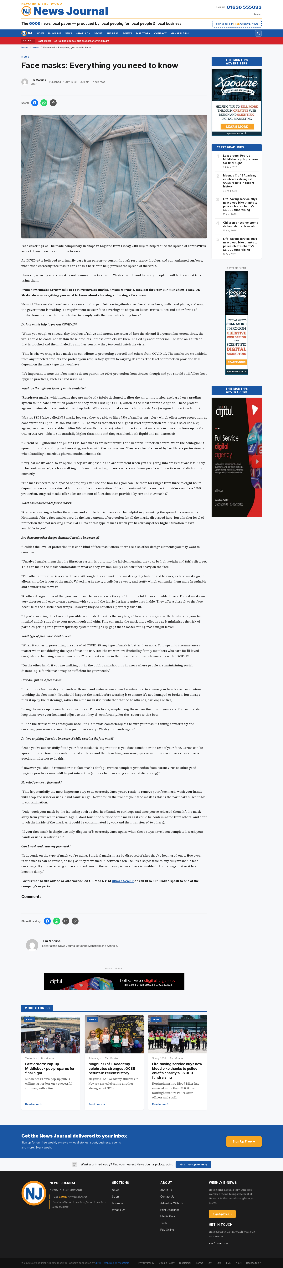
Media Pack (167, 1216)
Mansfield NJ (179, 33)
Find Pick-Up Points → (193, 1164)
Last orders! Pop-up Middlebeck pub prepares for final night (73, 40)
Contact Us (167, 1196)
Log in (257, 14)
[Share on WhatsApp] (43, 102)
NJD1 (239, 1262)
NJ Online (54, 33)
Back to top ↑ (254, 1262)
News (68, 33)
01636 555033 (244, 7)
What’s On (83, 33)
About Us (166, 1190)
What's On (118, 1209)
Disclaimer (185, 1262)
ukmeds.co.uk (123, 881)
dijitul (98, 1262)
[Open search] (258, 33)
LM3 (228, 1262)
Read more (32, 1104)
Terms (199, 1262)
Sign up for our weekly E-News (237, 23)
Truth (163, 1223)
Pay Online (167, 1229)
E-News (127, 33)
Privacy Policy (146, 1262)
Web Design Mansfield (116, 1262)
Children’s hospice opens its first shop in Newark (240, 224)
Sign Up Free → (244, 1141)
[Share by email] (65, 921)
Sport (98, 33)
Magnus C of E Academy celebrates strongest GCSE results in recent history (112, 1068)
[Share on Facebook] (34, 102)
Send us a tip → (218, 1243)
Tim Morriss (51, 941)
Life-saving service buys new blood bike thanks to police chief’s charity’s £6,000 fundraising (240, 204)
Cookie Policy (167, 1262)
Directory (143, 33)
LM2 (219, 1262)
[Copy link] (53, 102)
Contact (160, 33)
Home (40, 33)
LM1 (210, 1262)
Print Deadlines (169, 1209)
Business (112, 33)
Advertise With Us (171, 1203)
